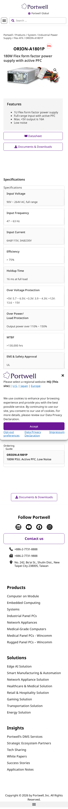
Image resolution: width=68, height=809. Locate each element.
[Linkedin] (18, 527)
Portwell (8, 34)
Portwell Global (40, 13)
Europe (35, 386)
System (32, 34)
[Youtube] (29, 527)
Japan (24, 386)
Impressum (57, 432)
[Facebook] (39, 527)
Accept (34, 426)
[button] (63, 375)
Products (20, 34)
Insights (15, 728)
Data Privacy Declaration (33, 433)
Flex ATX (18, 38)
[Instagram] (50, 527)
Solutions (16, 657)
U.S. (15, 386)
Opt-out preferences (11, 433)
